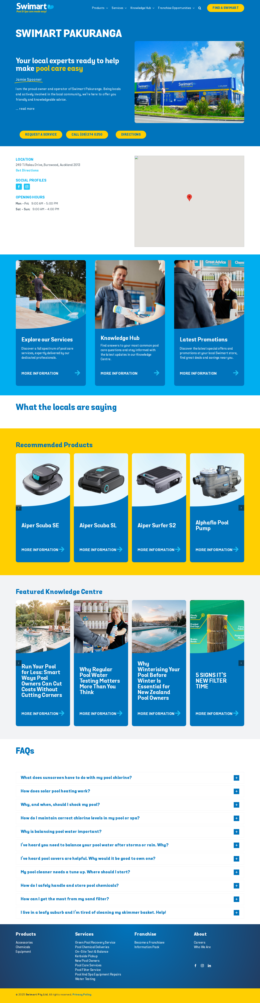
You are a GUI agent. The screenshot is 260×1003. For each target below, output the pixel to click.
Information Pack (147, 947)
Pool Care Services (88, 965)
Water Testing (85, 979)
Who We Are (202, 947)
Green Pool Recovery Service (95, 943)
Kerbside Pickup (86, 956)
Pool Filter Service (88, 970)
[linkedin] (209, 965)
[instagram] (27, 187)
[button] (199, 8)
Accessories (24, 943)
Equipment (23, 952)
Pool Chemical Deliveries (92, 947)
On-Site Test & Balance (91, 952)
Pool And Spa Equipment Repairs (98, 974)
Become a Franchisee (149, 943)
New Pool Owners (87, 961)
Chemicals (23, 947)
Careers (199, 943)
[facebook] (19, 187)
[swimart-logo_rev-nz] (35, 4)
